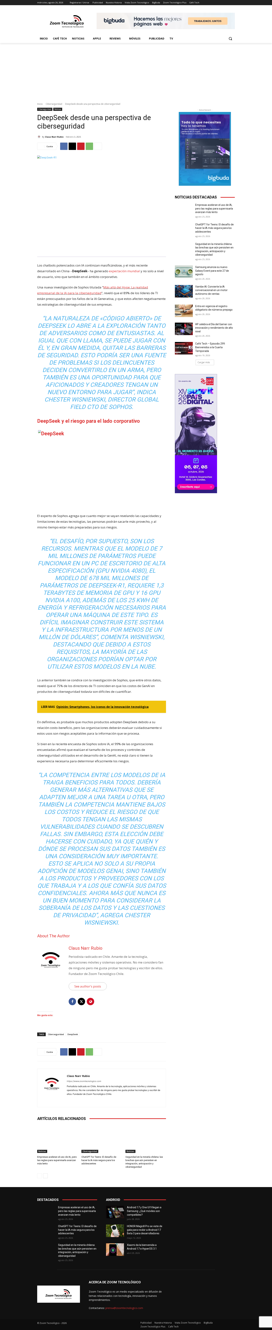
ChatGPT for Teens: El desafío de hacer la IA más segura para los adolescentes (98, 1160)
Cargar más (204, 362)
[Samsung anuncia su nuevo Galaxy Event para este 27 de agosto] (184, 271)
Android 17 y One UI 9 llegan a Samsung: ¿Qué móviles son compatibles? (144, 1211)
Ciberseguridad (54, 103)
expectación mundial (124, 271)
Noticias (57, 109)
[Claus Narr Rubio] (39, 137)
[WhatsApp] (89, 146)
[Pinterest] (81, 146)
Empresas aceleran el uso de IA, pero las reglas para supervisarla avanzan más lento (57, 1160)
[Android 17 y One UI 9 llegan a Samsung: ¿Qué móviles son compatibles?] (115, 1212)
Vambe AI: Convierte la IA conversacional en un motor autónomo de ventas (211, 290)
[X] (72, 146)
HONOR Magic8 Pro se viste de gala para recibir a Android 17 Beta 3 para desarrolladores (144, 1230)
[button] (230, 38)
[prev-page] (39, 1175)
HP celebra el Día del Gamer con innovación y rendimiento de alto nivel (214, 328)
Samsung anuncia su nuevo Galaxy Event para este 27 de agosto (212, 271)
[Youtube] (81, 1100)
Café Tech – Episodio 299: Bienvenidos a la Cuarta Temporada (210, 347)
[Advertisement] (136, 70)
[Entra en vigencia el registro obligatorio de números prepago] (184, 311)
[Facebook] (64, 146)
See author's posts (87, 986)
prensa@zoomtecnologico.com (124, 1308)
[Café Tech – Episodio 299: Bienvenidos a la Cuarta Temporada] (184, 348)
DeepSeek (73, 1034)
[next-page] (45, 1175)
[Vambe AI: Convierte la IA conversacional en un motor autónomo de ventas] (184, 291)
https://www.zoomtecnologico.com (84, 1081)
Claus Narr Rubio (54, 136)
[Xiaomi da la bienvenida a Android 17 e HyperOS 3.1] (115, 1249)
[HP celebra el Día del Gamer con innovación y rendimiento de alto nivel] (184, 329)
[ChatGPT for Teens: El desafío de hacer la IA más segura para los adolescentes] (101, 1139)
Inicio (40, 103)
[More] (98, 146)
